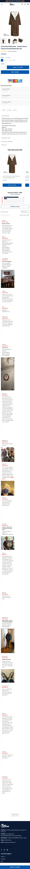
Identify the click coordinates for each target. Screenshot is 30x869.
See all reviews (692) (15, 194)
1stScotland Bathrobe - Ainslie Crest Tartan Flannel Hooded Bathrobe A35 (11, 177)
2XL (14, 60)
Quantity (3, 63)
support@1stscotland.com (10, 862)
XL (10, 60)
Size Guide (8, 57)
